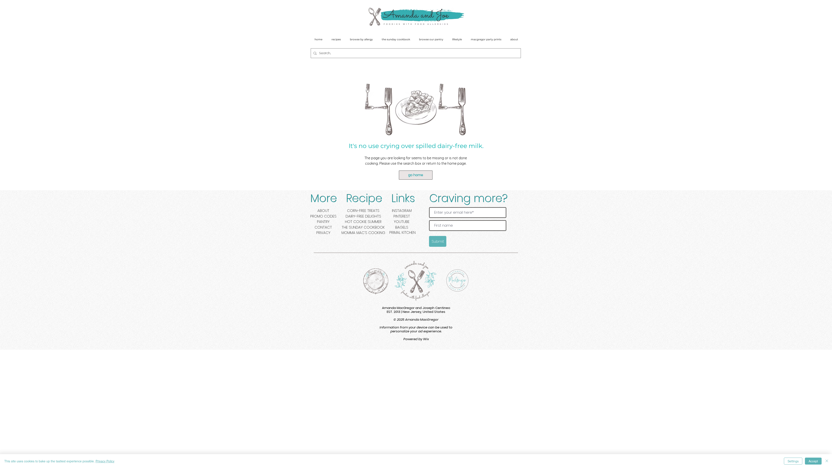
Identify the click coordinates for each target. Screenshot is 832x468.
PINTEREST (401, 216)
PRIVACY (323, 232)
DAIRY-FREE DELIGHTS (363, 216)
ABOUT (323, 210)
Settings (793, 461)
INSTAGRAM (402, 210)
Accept (813, 461)
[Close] (826, 461)
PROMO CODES (323, 216)
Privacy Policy (105, 461)
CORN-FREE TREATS (363, 210)
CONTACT (323, 227)
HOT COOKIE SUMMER (363, 221)
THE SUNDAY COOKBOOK (363, 227)
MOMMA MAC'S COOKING (363, 232)
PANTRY (323, 221)
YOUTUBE (402, 221)
